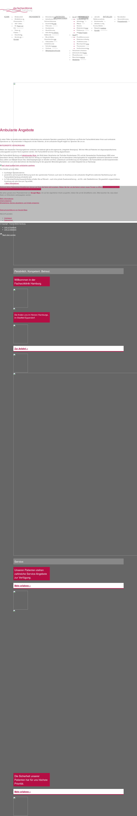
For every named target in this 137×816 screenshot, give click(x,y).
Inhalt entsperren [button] (6, 201)
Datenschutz (8, 220)
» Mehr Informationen (11, 183)
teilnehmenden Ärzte (29, 155)
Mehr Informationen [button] (6, 198)
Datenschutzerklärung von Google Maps (13, 210)
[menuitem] (14, 38)
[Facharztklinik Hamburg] (16, 13)
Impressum (8, 218)
